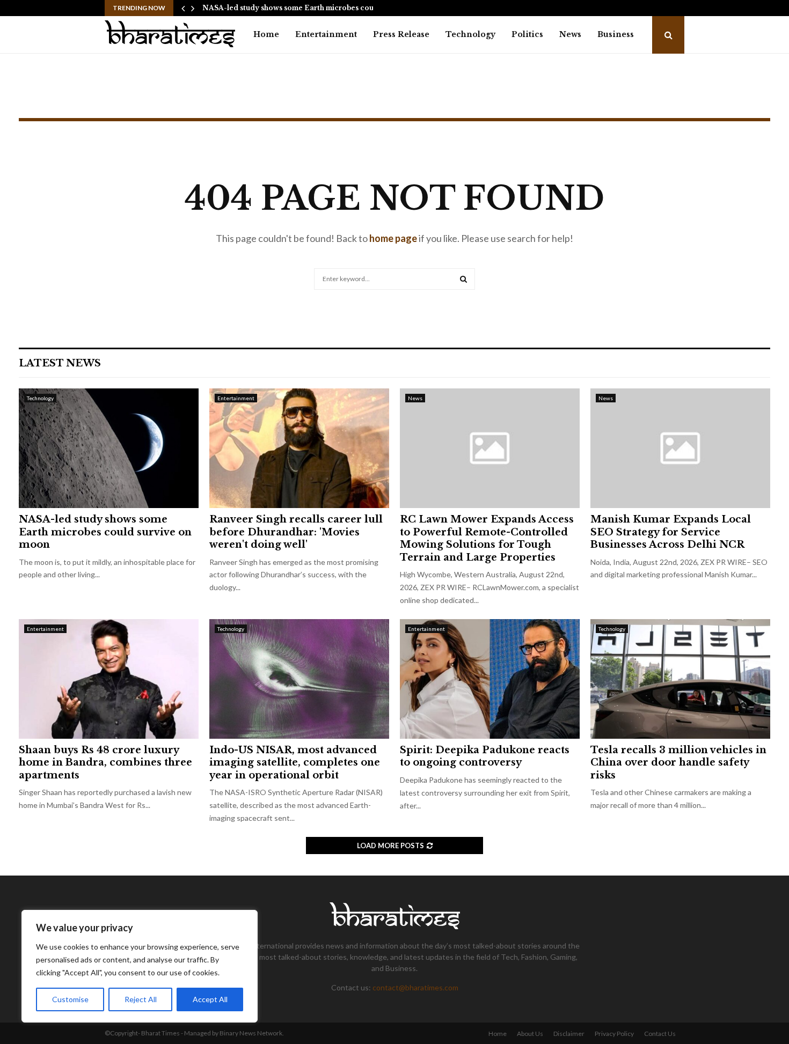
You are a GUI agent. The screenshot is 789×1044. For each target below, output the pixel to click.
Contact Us (660, 1034)
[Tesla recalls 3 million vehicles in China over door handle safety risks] (680, 679)
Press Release (401, 34)
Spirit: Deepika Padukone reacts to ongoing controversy (484, 756)
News (570, 34)
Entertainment (326, 34)
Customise (70, 999)
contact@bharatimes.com (415, 987)
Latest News (60, 363)
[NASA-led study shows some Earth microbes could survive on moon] (109, 448)
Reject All (141, 999)
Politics (527, 34)
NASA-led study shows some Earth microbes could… (294, 8)
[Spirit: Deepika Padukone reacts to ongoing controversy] (490, 679)
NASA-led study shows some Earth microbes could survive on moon (105, 531)
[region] (139, 966)
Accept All (210, 999)
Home (266, 34)
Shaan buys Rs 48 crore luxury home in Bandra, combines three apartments (105, 762)
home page (393, 238)
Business (615, 34)
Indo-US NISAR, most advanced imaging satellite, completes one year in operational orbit (294, 762)
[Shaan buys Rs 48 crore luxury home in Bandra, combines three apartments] (109, 679)
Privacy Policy (614, 1034)
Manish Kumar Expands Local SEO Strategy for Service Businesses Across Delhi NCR (670, 531)
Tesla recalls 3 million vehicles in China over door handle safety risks (678, 762)
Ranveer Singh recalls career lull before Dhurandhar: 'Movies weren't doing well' (296, 531)
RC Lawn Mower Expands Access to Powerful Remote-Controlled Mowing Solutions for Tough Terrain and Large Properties (487, 538)
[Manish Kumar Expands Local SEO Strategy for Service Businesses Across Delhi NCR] (680, 448)
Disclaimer (569, 1034)
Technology (470, 34)
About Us (530, 1034)
